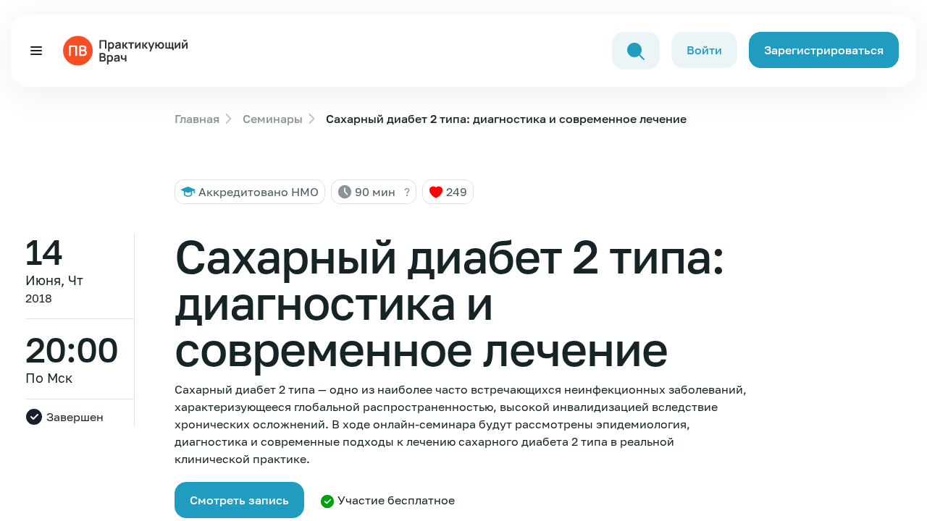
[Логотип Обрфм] (128, 49)
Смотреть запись (239, 500)
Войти (704, 50)
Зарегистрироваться (824, 50)
